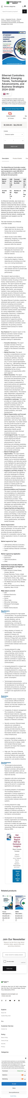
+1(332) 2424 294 (6, 996)
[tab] (5, 158)
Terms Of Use (4, 1040)
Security (3, 1043)
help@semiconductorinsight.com (9, 994)
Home (2, 19)
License (6, 131)
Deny (14, 1088)
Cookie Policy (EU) (5, 1015)
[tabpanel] (14, 47)
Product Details (17, 158)
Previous (3, 908)
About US (3, 1012)
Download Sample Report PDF (14, 109)
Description (5, 158)
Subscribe (9, 968)
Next (25, 908)
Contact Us (4, 1029)
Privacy (3, 1046)
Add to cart (14, 146)
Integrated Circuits (10, 19)
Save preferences (14, 1092)
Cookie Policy (13, 1096)
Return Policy (4, 1037)
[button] (25, 1058)
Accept (14, 1084)
